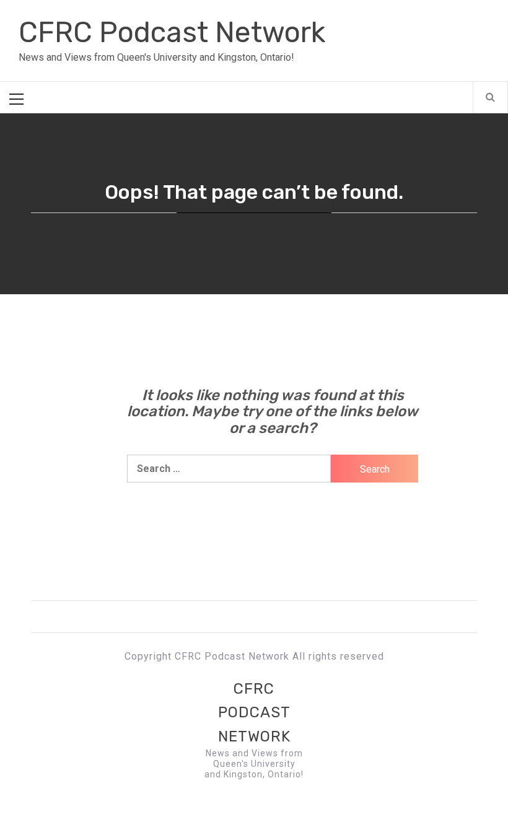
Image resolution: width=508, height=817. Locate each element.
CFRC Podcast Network (172, 32)
